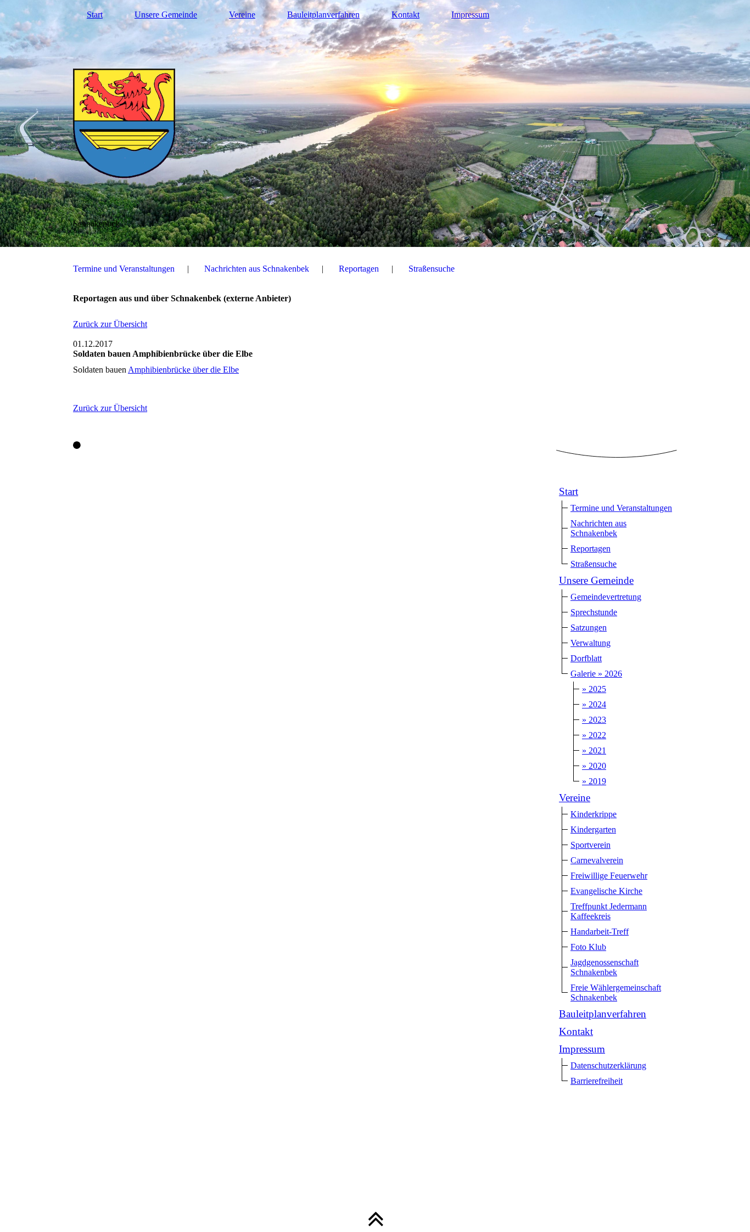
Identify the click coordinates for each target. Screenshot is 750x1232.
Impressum (470, 14)
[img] (375, 123)
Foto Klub (588, 947)
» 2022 (594, 735)
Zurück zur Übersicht (110, 324)
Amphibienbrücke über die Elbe (183, 369)
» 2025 (594, 689)
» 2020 (594, 765)
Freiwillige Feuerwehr (608, 875)
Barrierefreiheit (596, 1080)
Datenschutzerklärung (608, 1065)
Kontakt (405, 14)
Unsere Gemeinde (166, 14)
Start (95, 14)
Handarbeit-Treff (599, 931)
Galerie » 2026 (596, 673)
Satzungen (588, 627)
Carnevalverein (596, 860)
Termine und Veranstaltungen (124, 268)
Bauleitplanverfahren (323, 14)
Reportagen (359, 268)
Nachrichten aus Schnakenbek (256, 268)
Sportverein (590, 845)
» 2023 (594, 719)
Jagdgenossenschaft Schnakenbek (604, 967)
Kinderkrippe (593, 814)
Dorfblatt (586, 658)
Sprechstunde (593, 612)
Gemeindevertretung (605, 596)
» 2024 (594, 704)
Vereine (242, 14)
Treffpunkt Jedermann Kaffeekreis (608, 911)
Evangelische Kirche (606, 891)
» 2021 (594, 750)
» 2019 (594, 781)
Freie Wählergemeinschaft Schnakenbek (615, 992)
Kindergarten (593, 829)
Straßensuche (431, 268)
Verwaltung (590, 643)
